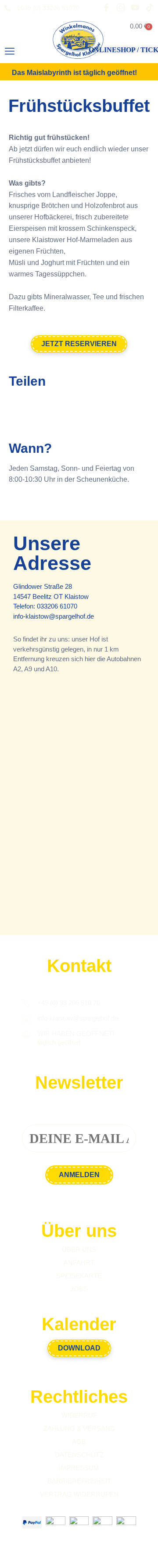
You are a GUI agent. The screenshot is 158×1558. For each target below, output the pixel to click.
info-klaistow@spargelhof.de (53, 616)
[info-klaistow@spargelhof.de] (26, 1018)
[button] (9, 51)
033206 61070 (57, 606)
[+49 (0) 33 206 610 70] (26, 1003)
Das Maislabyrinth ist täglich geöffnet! (74, 72)
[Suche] (39, 54)
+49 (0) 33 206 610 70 (68, 1002)
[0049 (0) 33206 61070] (7, 8)
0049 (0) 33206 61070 (48, 7)
